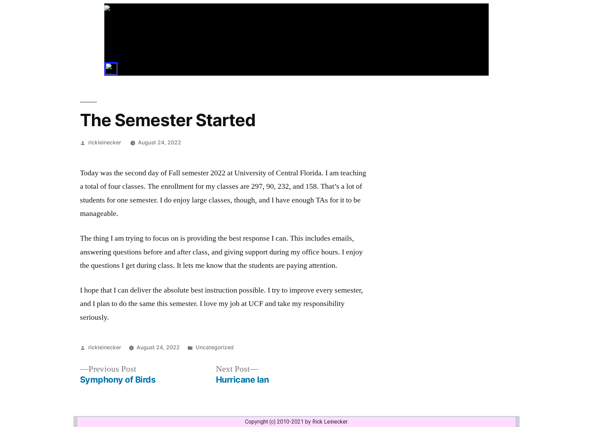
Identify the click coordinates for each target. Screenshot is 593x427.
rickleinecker (104, 142)
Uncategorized (215, 347)
